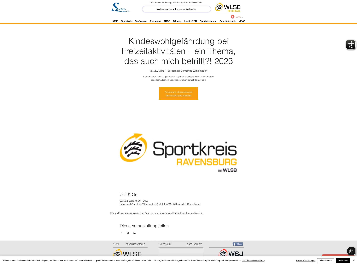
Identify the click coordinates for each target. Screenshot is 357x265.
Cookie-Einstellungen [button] (305, 260)
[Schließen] (353, 260)
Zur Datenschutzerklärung (253, 260)
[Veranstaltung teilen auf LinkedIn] (134, 233)
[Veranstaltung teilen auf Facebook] (121, 233)
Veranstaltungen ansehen (178, 95)
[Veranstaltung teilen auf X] (128, 233)
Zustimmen (343, 260)
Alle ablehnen (326, 260)
